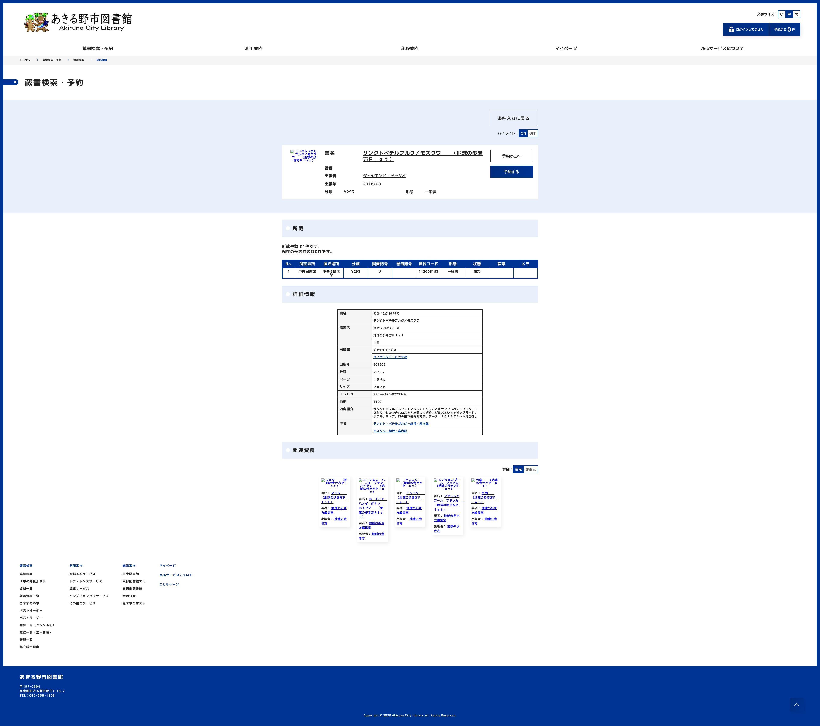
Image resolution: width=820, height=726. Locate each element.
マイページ (566, 48)
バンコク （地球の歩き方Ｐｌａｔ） (410, 497)
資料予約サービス (83, 574)
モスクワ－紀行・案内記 (390, 431)
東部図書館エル (134, 581)
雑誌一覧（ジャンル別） (38, 625)
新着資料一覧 (29, 596)
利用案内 (253, 48)
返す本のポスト (134, 603)
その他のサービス (83, 603)
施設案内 (410, 48)
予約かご (784, 29)
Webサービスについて (722, 48)
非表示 (531, 469)
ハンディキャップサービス (89, 596)
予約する (511, 172)
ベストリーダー (31, 618)
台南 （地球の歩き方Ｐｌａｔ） (484, 497)
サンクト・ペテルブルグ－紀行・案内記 (401, 424)
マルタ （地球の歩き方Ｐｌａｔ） (334, 497)
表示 (518, 469)
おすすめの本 (29, 603)
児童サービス (79, 589)
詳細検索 (78, 60)
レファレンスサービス (86, 581)
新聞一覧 (26, 640)
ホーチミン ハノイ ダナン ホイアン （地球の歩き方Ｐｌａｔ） (373, 508)
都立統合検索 (29, 647)
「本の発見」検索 (33, 581)
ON (523, 133)
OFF (532, 133)
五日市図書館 (132, 589)
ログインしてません (750, 29)
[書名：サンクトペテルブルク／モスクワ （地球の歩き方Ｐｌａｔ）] (304, 160)
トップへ (25, 60)
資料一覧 (26, 589)
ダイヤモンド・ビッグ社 (384, 176)
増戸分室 (129, 596)
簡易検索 (26, 566)
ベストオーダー (31, 610)
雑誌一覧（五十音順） (36, 632)
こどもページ (169, 584)
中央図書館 (131, 574)
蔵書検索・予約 (97, 48)
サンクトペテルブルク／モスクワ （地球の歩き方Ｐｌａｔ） (423, 156)
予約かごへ (511, 156)
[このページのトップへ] (797, 704)
